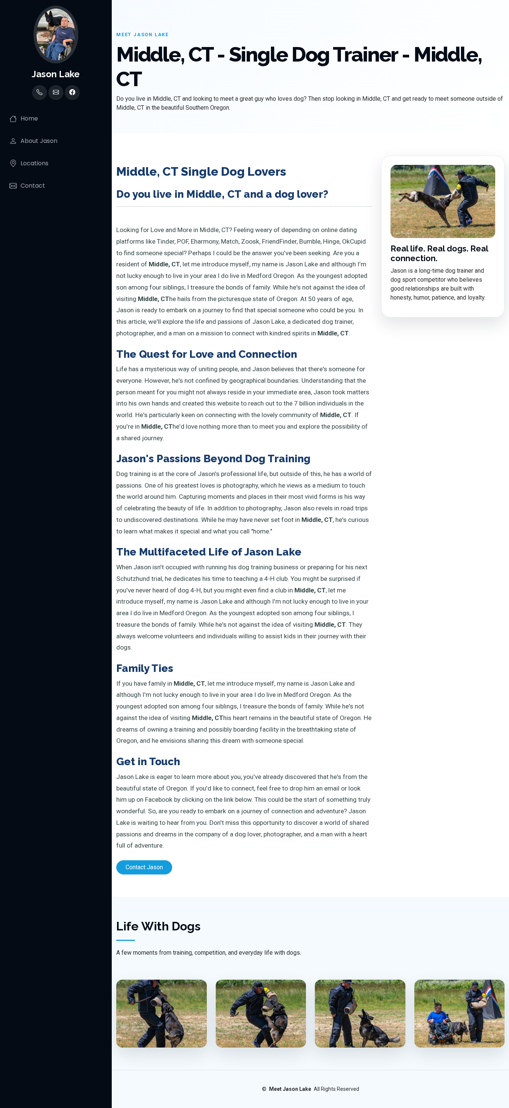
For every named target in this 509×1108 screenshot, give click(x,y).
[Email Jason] (55, 92)
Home (29, 118)
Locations (34, 163)
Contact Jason (144, 867)
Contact (32, 185)
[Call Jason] (39, 92)
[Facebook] (72, 92)
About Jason (38, 141)
